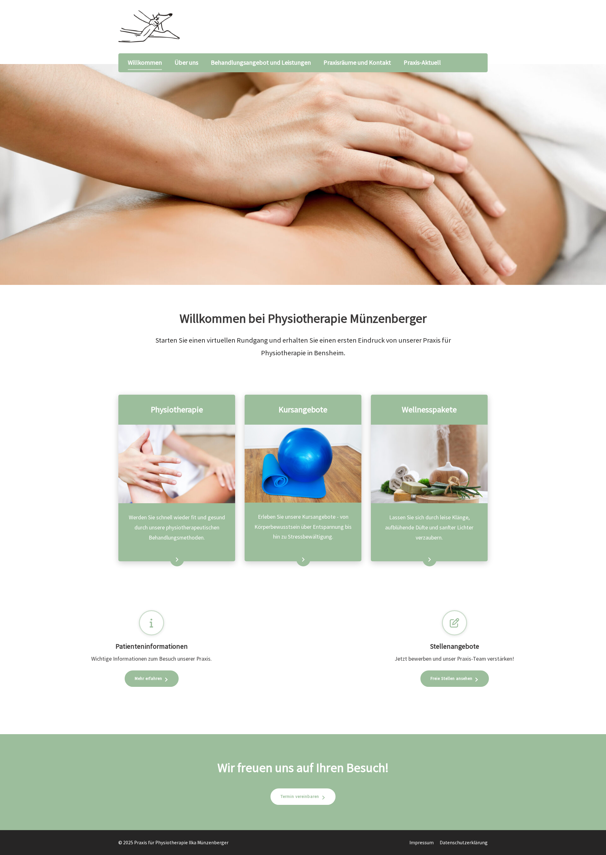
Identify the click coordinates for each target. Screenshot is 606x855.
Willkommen (145, 62)
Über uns (186, 62)
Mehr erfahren (166, 560)
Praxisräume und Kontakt (357, 62)
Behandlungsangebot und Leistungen (261, 62)
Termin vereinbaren (300, 796)
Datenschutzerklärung (464, 843)
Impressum (421, 843)
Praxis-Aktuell (422, 62)
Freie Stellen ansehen (451, 678)
